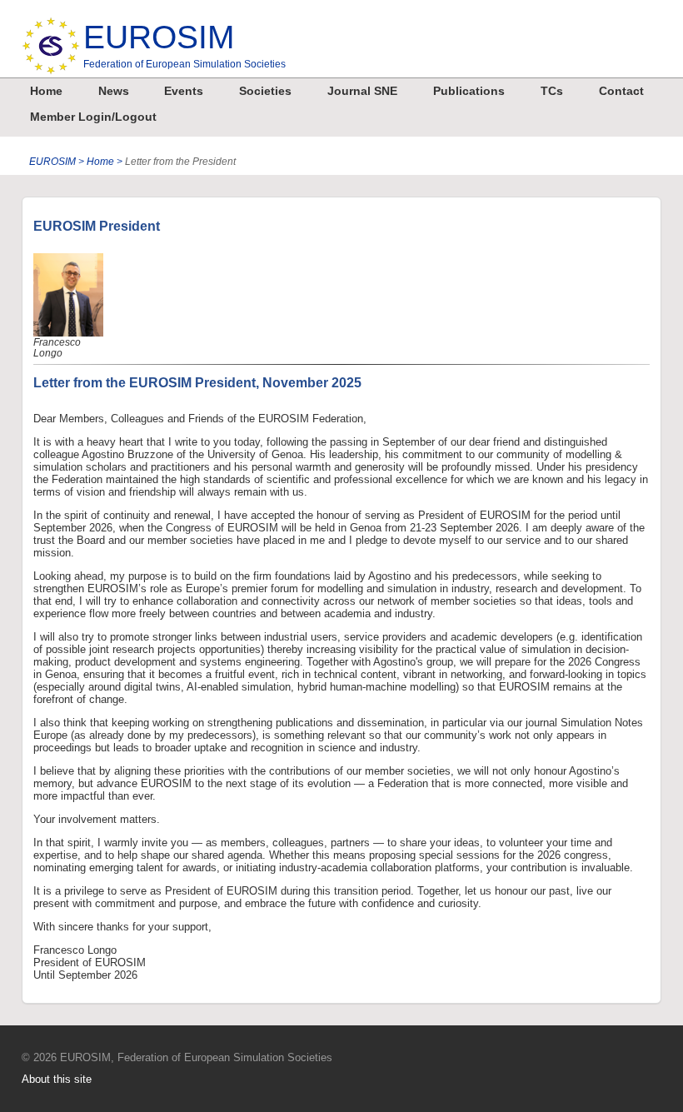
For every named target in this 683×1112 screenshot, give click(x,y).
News (113, 90)
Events (183, 90)
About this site (57, 1079)
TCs (552, 90)
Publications (469, 90)
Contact (621, 90)
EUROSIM (184, 44)
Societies (265, 90)
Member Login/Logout (93, 116)
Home (46, 90)
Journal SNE (362, 90)
